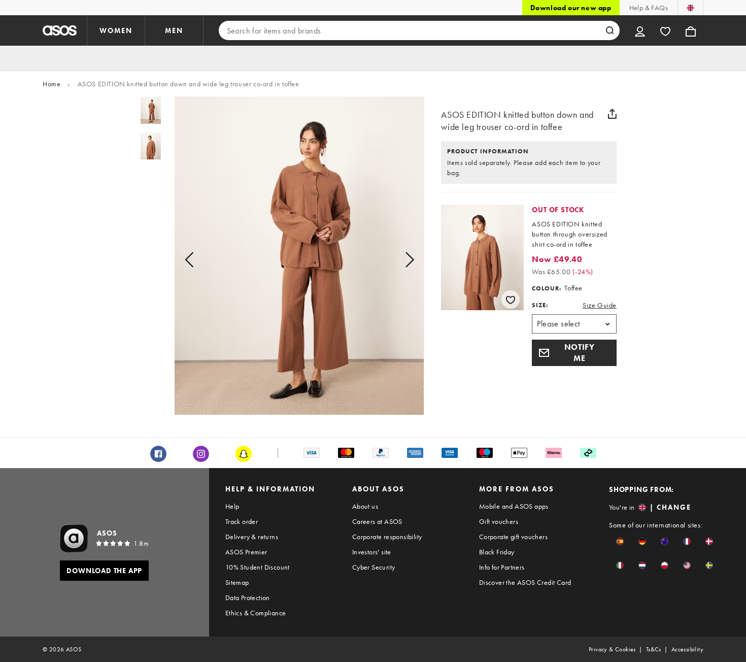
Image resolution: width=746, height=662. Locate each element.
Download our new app (571, 7)
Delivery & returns (251, 536)
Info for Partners (502, 567)
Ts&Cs (653, 649)
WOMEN (115, 30)
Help (232, 506)
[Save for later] (510, 299)
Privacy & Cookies (612, 649)
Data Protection (247, 597)
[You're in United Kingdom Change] (690, 7)
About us (365, 506)
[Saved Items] (665, 30)
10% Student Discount (257, 567)
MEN (174, 30)
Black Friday (497, 551)
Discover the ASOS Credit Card (525, 582)
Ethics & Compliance (255, 612)
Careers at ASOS (377, 521)
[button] (574, 353)
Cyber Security (373, 567)
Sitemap (237, 582)
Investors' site (371, 551)
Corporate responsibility (387, 536)
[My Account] (640, 30)
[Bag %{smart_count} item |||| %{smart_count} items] (690, 30)
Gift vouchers (498, 521)
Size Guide (600, 305)
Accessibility (687, 649)
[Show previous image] (201, 260)
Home (51, 83)
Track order (241, 521)
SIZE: (540, 305)
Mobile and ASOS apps (514, 506)
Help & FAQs (648, 7)
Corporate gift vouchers (513, 536)
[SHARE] (612, 113)
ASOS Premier (246, 551)
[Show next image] (398, 260)
